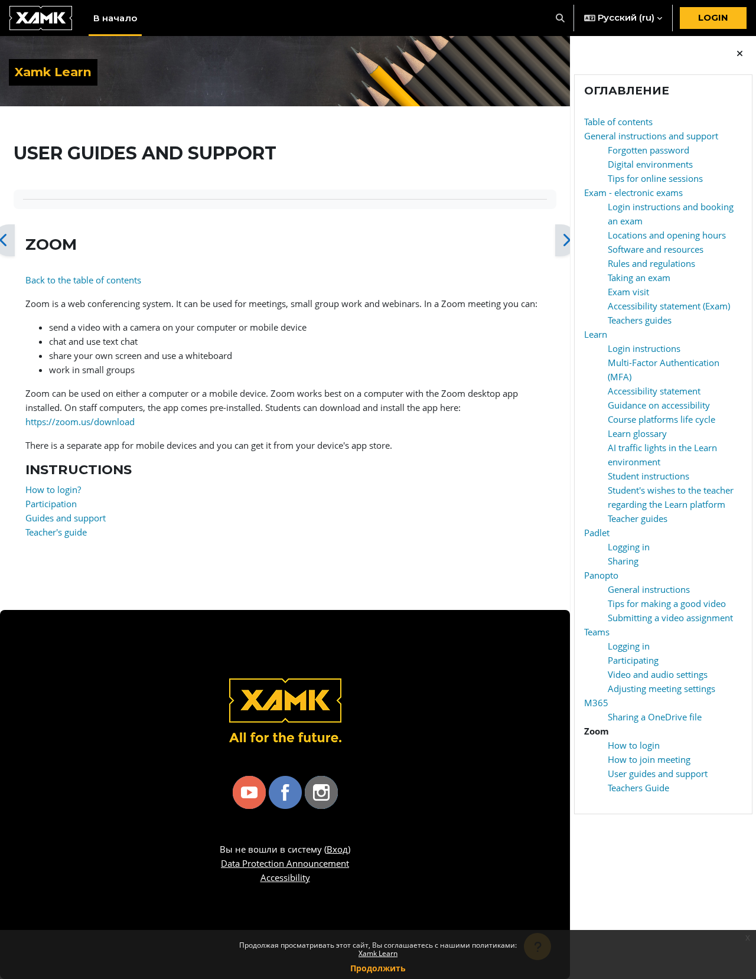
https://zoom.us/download (80, 422)
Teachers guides (640, 320)
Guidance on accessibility (659, 405)
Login (713, 17)
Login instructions (644, 348)
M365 (596, 703)
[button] (561, 18)
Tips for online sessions (655, 178)
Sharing (623, 561)
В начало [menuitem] (115, 18)
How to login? (53, 489)
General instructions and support (651, 136)
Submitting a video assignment (670, 618)
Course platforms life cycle (661, 419)
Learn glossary (637, 433)
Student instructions (648, 476)
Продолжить (378, 968)
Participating (633, 660)
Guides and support (65, 518)
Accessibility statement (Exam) (669, 306)
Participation (51, 504)
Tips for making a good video (667, 603)
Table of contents (618, 122)
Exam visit (628, 292)
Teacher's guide (56, 532)
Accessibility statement (654, 391)
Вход (337, 849)
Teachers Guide (638, 788)
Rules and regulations (651, 263)
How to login (634, 745)
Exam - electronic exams (633, 192)
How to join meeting (649, 759)
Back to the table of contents (83, 280)
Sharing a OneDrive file (655, 717)
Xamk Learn (378, 953)
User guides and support (658, 773)
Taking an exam (639, 277)
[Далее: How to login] (566, 240)
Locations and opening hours (667, 235)
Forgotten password (648, 150)
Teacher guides (637, 518)
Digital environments (650, 164)
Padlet (597, 533)
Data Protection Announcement (285, 863)
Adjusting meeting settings (661, 688)
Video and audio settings (658, 674)
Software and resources (655, 249)
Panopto (601, 575)
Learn (595, 334)
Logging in (629, 547)
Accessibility (285, 877)
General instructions (649, 589)
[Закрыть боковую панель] (739, 53)
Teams (597, 632)
